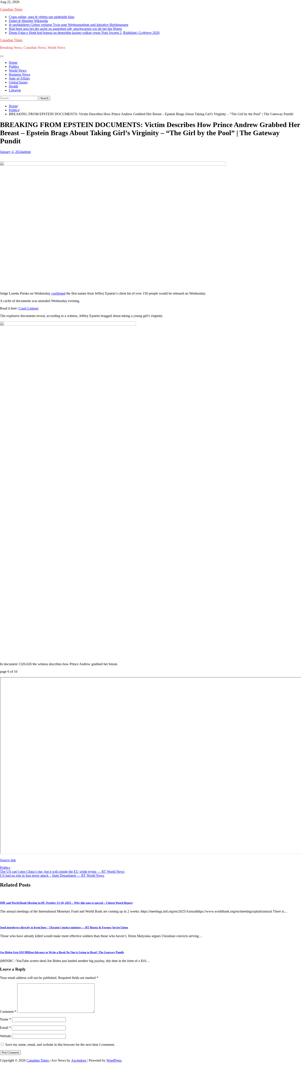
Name (5, 1019)
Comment (8, 1011)
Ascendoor (78, 1060)
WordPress (113, 1060)
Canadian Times (11, 9)
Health (13, 86)
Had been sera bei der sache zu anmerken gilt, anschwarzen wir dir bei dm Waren (65, 29)
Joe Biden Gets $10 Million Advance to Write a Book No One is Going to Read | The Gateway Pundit (62, 952)
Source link (8, 860)
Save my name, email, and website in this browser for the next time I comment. (60, 1044)
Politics (14, 66)
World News (17, 70)
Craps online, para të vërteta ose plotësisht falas (41, 17)
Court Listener (29, 308)
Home (13, 62)
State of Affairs (19, 78)
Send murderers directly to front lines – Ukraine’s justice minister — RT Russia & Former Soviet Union (64, 927)
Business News (19, 74)
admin (26, 152)
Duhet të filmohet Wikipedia (28, 21)
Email (5, 1028)
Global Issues (18, 82)
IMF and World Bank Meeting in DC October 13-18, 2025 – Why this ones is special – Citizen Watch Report (66, 902)
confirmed (58, 293)
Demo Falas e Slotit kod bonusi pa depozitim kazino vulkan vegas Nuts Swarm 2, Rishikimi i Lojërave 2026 (84, 33)
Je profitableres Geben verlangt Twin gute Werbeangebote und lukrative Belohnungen (68, 25)
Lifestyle (15, 90)
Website (5, 1036)
